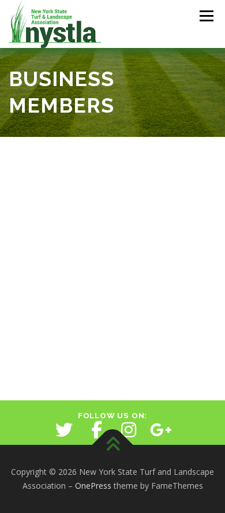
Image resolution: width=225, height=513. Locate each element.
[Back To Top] (112, 445)
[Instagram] (128, 429)
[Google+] (161, 429)
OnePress (93, 485)
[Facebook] (96, 429)
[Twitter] (64, 429)
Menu (205, 16)
